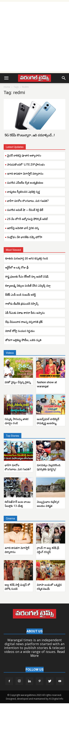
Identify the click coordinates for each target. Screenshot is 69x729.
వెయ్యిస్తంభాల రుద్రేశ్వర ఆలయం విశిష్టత (48, 504)
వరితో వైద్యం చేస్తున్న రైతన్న (18, 382)
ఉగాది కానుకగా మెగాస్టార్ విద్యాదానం (25, 173)
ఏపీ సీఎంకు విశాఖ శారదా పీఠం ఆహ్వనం (25, 312)
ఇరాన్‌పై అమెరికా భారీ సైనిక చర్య (23, 228)
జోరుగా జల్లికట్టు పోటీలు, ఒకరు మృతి (23, 340)
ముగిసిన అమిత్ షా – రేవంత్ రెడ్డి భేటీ (25, 210)
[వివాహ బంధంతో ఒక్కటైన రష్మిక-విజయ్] (50, 570)
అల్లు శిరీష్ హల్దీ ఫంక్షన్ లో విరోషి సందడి (17, 586)
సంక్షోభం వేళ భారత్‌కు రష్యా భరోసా (24, 237)
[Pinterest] (39, 681)
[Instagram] (19, 681)
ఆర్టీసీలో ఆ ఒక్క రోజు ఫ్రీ (17, 267)
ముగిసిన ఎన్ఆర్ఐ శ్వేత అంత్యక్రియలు (25, 182)
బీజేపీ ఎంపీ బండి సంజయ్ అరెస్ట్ (20, 294)
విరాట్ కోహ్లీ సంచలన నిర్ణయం (20, 331)
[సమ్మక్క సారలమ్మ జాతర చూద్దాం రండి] (18, 404)
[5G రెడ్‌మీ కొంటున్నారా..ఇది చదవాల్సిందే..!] (34, 114)
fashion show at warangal (47, 384)
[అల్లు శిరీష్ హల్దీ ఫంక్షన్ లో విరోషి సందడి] (18, 570)
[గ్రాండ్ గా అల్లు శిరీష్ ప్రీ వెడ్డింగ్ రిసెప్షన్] (50, 533)
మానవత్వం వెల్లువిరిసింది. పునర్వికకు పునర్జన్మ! (49, 467)
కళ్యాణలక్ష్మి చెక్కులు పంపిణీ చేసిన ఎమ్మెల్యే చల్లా (28, 285)
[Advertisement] (34, 36)
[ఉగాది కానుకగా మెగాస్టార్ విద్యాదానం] (18, 533)
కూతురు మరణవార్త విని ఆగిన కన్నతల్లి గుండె (26, 258)
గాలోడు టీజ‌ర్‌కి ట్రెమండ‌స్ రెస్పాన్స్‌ (22, 303)
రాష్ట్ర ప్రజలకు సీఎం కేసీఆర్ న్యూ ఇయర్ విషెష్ (26, 276)
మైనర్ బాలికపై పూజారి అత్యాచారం (24, 155)
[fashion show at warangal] (50, 368)
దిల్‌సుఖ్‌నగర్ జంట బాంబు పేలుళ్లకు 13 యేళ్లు (18, 504)
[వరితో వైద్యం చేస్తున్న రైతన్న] (18, 368)
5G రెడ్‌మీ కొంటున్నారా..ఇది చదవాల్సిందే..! (30, 135)
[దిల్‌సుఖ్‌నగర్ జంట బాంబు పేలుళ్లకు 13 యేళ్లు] (18, 487)
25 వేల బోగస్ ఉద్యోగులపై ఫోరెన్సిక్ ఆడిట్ (27, 219)
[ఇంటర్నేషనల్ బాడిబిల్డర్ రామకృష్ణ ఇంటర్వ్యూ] (50, 404)
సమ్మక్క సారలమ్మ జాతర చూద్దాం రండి (17, 421)
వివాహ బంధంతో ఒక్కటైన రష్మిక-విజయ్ (49, 586)
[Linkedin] (29, 681)
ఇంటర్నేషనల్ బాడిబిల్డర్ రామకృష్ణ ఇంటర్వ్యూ (48, 421)
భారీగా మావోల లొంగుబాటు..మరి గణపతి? (28, 200)
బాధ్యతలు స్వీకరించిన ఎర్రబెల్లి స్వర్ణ (23, 191)
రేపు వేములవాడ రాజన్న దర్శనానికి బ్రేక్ (24, 322)
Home (7, 86)
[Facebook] (9, 681)
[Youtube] (59, 681)
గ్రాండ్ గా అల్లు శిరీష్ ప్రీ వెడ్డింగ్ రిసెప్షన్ (48, 550)
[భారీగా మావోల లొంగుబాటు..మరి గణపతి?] (18, 451)
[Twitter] (49, 681)
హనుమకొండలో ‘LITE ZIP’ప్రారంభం (26, 164)
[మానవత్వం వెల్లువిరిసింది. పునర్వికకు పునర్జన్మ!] (50, 451)
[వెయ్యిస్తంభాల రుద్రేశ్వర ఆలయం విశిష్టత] (50, 487)
